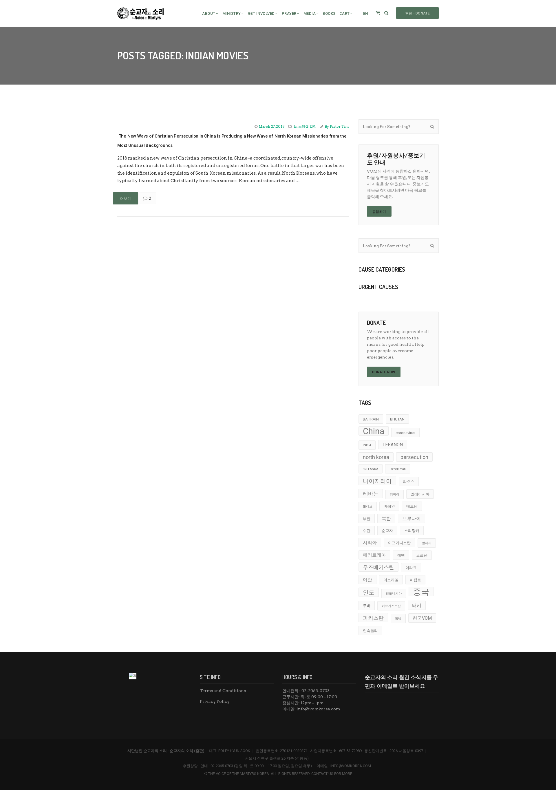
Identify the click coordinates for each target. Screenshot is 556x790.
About (208, 13)
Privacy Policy (215, 701)
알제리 (426, 543)
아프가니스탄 (399, 543)
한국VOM (422, 618)
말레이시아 (420, 494)
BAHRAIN (371, 419)
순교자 (387, 531)
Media (309, 13)
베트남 (412, 506)
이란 (367, 579)
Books (329, 13)
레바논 (370, 494)
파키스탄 (373, 618)
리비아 (394, 494)
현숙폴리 (370, 630)
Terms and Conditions (223, 690)
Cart (344, 13)
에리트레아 (374, 555)
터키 (416, 605)
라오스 (408, 482)
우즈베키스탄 (378, 567)
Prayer (289, 13)
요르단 (421, 555)
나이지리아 (377, 481)
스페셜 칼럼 (307, 126)
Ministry (231, 13)
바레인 (389, 506)
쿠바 (366, 606)
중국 (421, 591)
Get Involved (261, 13)
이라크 (411, 568)
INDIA (367, 445)
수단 (366, 531)
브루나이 (411, 518)
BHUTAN (397, 419)
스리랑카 (411, 531)
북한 (386, 518)
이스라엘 (390, 580)
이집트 (415, 580)
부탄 (366, 519)
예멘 (401, 555)
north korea (376, 457)
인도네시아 (394, 593)
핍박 (398, 619)
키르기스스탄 (391, 606)
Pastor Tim (339, 126)
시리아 (370, 542)
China (373, 431)
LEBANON (393, 444)
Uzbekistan (397, 469)
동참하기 (379, 212)
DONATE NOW (383, 372)
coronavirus (405, 433)
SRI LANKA (370, 469)
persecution (414, 457)
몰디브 (367, 507)
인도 (368, 592)
